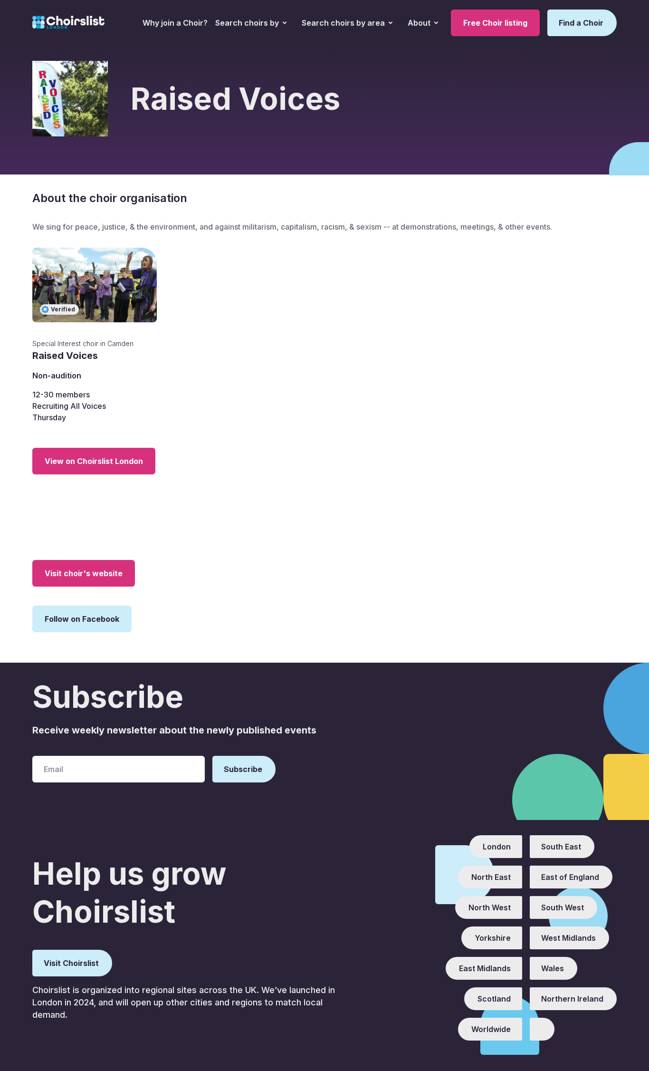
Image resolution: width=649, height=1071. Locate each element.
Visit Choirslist (71, 963)
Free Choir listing (495, 23)
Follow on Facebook (82, 619)
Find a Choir (581, 23)
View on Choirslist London (94, 461)
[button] (251, 23)
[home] (68, 23)
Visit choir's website (84, 573)
